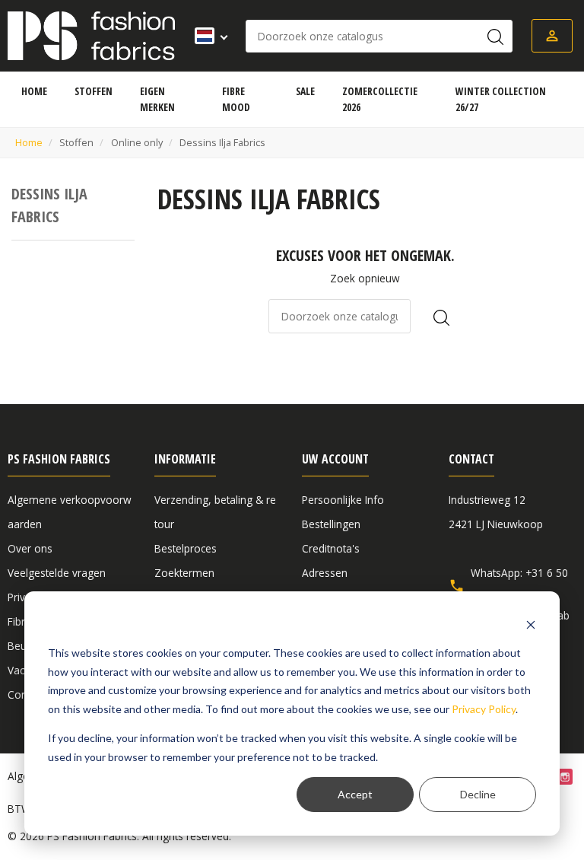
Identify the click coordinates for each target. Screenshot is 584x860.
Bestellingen (331, 524)
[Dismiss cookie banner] (530, 624)
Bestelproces (185, 548)
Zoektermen (184, 572)
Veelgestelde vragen (57, 572)
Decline (478, 794)
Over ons (30, 548)
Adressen (325, 572)
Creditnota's (331, 548)
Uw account (335, 459)
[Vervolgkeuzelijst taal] (206, 36)
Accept (355, 794)
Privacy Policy (484, 708)
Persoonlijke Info (343, 499)
